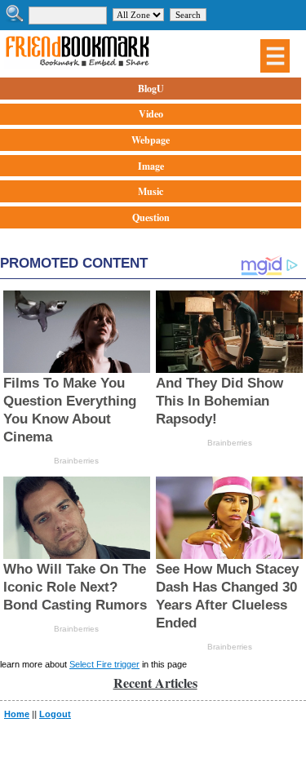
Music (150, 191)
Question (151, 217)
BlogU (151, 88)
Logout (55, 714)
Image (151, 166)
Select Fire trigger (104, 664)
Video (151, 114)
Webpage (150, 140)
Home (16, 714)
